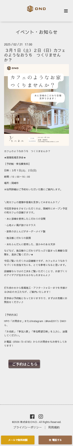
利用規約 (54, 427)
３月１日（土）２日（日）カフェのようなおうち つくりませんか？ (35, 54)
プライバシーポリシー (27, 427)
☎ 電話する (55, 440)
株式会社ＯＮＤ (28, 422)
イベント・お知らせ (37, 32)
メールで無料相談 (18, 440)
